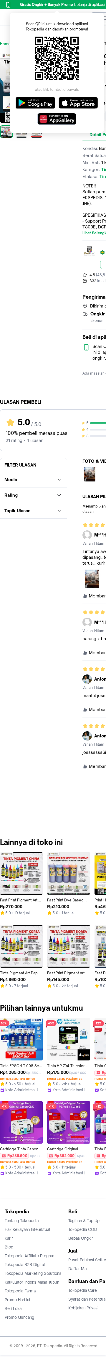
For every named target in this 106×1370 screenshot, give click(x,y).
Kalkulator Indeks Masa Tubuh (32, 1282)
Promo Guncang (19, 1317)
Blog (9, 1247)
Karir (9, 1238)
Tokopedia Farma (20, 1291)
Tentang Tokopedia (22, 1220)
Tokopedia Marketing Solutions (33, 1273)
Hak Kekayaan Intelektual (27, 1229)
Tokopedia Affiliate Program (30, 1255)
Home (5, 44)
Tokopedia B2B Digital (25, 1264)
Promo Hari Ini (17, 1299)
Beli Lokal (14, 1308)
